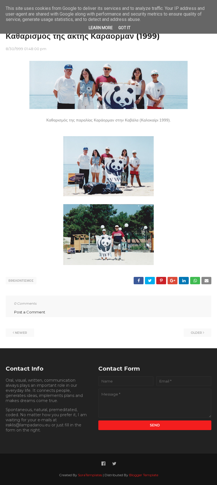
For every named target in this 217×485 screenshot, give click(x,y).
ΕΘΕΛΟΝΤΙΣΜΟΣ (21, 281)
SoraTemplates (90, 475)
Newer (21, 333)
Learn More (101, 27)
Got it (124, 27)
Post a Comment (29, 312)
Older (196, 333)
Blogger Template (143, 475)
